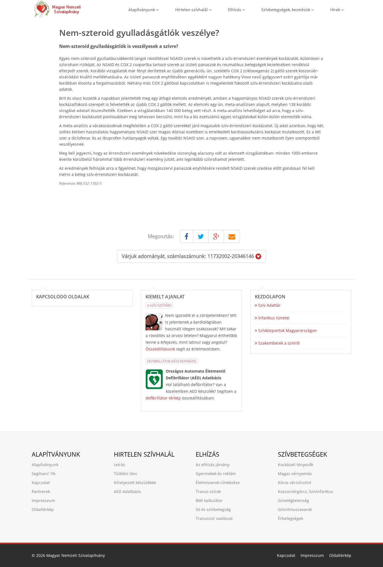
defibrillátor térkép (163, 398)
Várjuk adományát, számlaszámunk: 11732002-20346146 (188, 256)
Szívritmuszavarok (295, 509)
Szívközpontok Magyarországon (287, 330)
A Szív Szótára (159, 305)
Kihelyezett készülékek (135, 482)
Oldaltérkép (43, 509)
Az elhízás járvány (212, 464)
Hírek (335, 9)
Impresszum (43, 500)
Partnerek (41, 491)
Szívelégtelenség (293, 500)
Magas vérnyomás (295, 473)
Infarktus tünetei (273, 317)
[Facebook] (186, 236)
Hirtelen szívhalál (192, 9)
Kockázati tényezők (295, 464)
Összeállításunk (160, 349)
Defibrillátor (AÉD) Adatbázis (171, 361)
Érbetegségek (290, 518)
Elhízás (235, 9)
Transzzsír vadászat (214, 518)
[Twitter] (201, 236)
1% (53, 473)
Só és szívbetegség (213, 509)
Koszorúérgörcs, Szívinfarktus (305, 491)
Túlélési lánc (125, 473)
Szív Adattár (269, 305)
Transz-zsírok (208, 491)
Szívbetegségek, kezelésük (286, 9)
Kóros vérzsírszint (294, 482)
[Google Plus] (216, 236)
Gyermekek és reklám (216, 473)
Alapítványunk (142, 9)
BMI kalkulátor (209, 500)
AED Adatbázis (127, 491)
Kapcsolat (41, 482)
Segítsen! (40, 473)
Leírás (119, 464)
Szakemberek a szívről (278, 343)
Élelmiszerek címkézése (218, 482)
